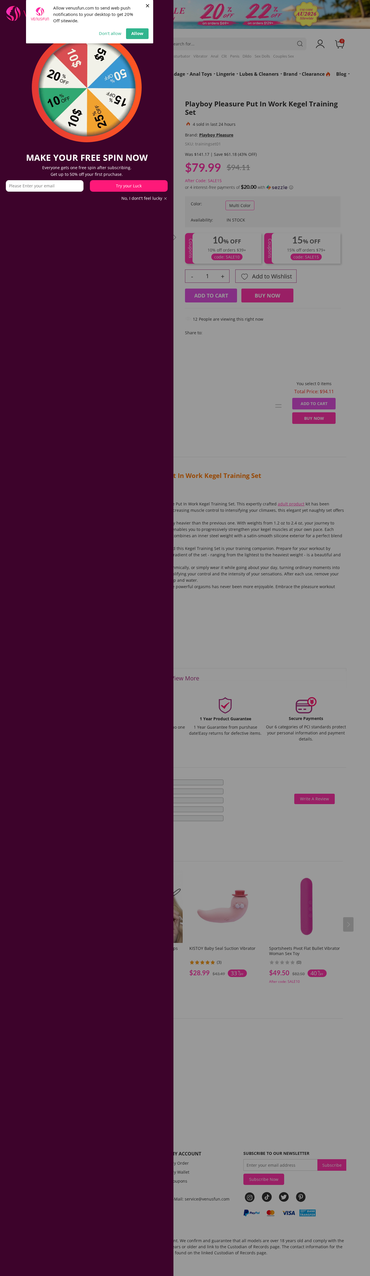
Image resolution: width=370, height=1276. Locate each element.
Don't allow (110, 33)
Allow (137, 33)
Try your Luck (129, 186)
